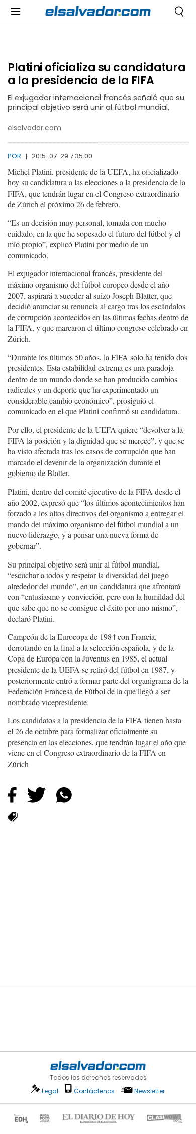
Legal (50, 1091)
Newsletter (149, 1091)
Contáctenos (94, 1091)
